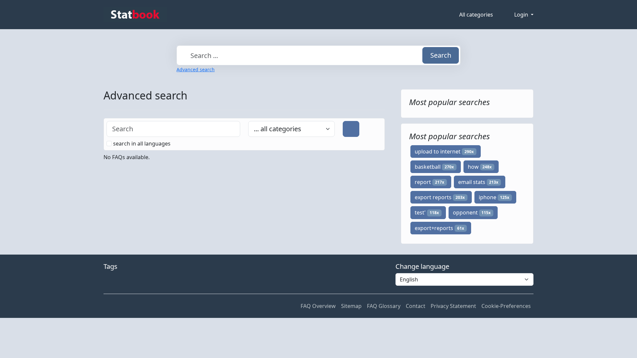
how (480, 166)
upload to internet (444, 151)
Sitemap (351, 306)
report (429, 182)
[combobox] (318, 55)
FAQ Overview (318, 306)
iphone (494, 197)
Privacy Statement (453, 306)
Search (440, 55)
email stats (478, 182)
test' (427, 212)
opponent (472, 212)
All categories (476, 14)
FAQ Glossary (383, 306)
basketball (434, 166)
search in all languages (142, 143)
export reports (440, 197)
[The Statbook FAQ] (135, 14)
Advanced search (196, 69)
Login (522, 14)
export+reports (439, 228)
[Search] (351, 129)
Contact (415, 306)
